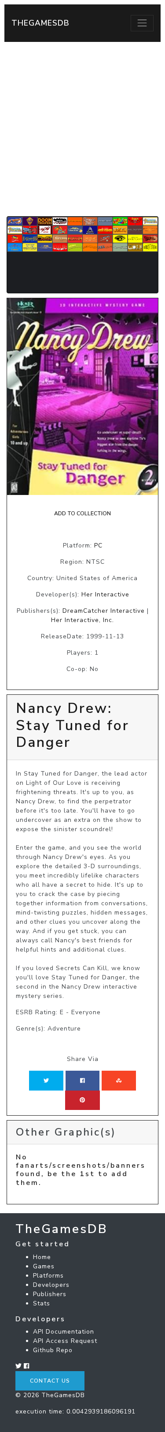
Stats (41, 1303)
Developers (51, 1285)
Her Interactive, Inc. (82, 620)
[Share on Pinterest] (82, 1100)
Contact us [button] (50, 1380)
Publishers (49, 1294)
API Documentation (63, 1331)
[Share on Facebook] (82, 1080)
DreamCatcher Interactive (103, 611)
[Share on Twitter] (46, 1080)
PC (98, 545)
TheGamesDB (40, 23)
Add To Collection (82, 513)
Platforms (48, 1275)
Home (42, 1257)
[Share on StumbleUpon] (119, 1080)
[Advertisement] (82, 129)
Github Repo (53, 1350)
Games (44, 1266)
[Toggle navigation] (142, 23)
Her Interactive (105, 594)
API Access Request (65, 1341)
